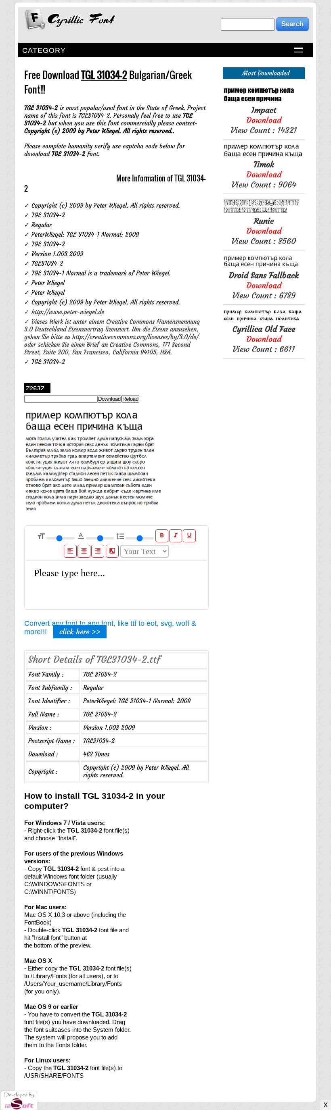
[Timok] (264, 155)
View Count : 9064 (263, 174)
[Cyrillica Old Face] (264, 320)
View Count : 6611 (264, 339)
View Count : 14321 (263, 120)
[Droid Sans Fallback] (264, 266)
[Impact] (264, 101)
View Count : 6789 (264, 285)
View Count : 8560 (263, 231)
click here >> (80, 631)
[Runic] (264, 212)
